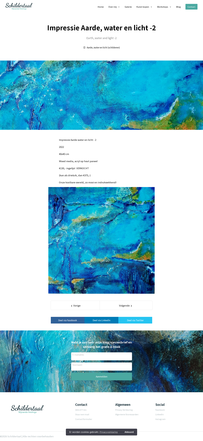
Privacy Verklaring (124, 409)
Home (101, 6)
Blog (178, 6)
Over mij (112, 6)
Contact (191, 6)
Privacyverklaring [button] (109, 432)
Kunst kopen (142, 6)
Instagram (160, 419)
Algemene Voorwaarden (127, 414)
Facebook (160, 409)
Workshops (162, 6)
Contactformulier (83, 419)
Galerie (128, 6)
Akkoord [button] (129, 432)
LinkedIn (159, 414)
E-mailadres (78, 354)
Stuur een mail (82, 414)
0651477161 (81, 409)
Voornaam (77, 364)
